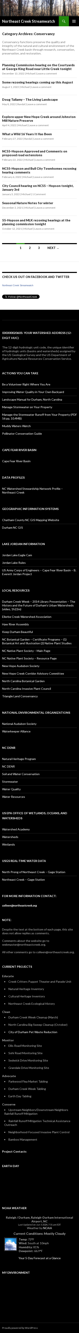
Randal (21, 104)
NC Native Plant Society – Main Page (26, 651)
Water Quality (11, 789)
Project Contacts (14, 1151)
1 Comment (39, 194)
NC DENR (8, 766)
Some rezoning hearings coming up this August (37, 82)
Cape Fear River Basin (16, 461)
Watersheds (10, 837)
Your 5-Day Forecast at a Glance (40, 1258)
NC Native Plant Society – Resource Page (29, 658)
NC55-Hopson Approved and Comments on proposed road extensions (34, 153)
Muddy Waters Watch (16, 426)
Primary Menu (74, 21)
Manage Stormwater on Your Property (27, 407)
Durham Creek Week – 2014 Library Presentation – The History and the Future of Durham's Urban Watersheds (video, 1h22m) (38, 605)
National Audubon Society (19, 723)
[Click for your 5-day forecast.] (9, 1244)
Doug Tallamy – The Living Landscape (30, 99)
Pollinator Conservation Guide (22, 433)
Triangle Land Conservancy (20, 696)
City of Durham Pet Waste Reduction (32, 1032)
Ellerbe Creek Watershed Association (26, 616)
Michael (30, 73)
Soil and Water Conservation (21, 774)
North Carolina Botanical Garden (23, 681)
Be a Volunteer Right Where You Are (26, 384)
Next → (53, 248)
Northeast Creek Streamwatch (28, 21)
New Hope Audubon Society (20, 666)
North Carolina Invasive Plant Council (26, 688)
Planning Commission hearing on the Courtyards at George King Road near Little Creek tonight (38, 67)
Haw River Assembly (15, 624)
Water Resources (13, 796)
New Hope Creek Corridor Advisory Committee (33, 673)
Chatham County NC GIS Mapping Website (30, 520)
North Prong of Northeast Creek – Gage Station (33, 872)
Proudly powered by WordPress (20, 1327)
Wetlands (8, 844)
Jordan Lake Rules (14, 562)
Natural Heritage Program (19, 759)
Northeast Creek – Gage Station (23, 879)
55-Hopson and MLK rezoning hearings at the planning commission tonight (36, 222)
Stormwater (10, 781)
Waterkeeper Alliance (16, 731)
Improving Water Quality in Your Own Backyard (33, 392)
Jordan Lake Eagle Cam (17, 555)
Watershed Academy (16, 829)
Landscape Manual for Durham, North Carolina (32, 399)
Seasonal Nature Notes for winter (27, 203)
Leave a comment (47, 73)
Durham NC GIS (12, 527)
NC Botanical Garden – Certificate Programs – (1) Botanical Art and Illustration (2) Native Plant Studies (37, 641)
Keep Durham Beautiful (17, 632)
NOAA (47, 1228)
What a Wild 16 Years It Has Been (27, 134)
